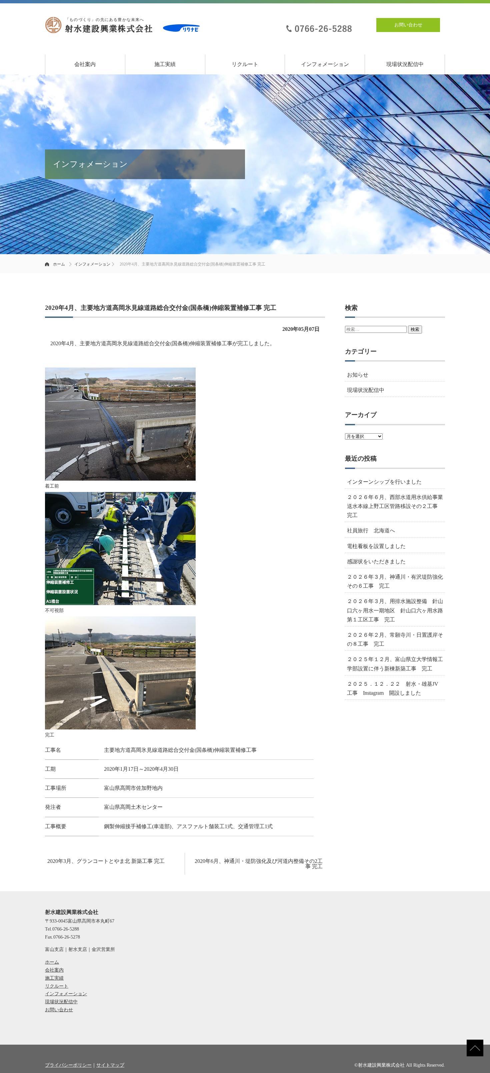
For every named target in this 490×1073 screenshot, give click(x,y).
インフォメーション (325, 64)
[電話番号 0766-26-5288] (318, 25)
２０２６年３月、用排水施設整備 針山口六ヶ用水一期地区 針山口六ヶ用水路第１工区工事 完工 (395, 610)
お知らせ (357, 375)
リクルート (245, 64)
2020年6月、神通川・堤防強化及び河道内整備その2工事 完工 (259, 863)
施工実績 (165, 64)
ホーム (59, 264)
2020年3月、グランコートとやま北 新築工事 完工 (106, 861)
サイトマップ (110, 1065)
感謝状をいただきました (376, 561)
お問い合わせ (408, 24)
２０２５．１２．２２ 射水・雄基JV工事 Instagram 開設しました (392, 688)
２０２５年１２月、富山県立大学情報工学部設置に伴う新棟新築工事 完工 (395, 663)
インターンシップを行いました (384, 482)
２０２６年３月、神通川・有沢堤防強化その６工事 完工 (395, 581)
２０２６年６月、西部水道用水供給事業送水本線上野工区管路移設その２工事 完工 (395, 506)
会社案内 (85, 64)
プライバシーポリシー (68, 1065)
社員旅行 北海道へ (371, 530)
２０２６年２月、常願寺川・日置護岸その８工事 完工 (395, 639)
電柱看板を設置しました (376, 546)
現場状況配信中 (405, 64)
